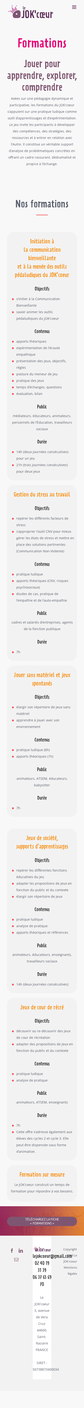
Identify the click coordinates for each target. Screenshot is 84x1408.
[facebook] (12, 1250)
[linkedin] (21, 1250)
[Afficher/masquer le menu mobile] (74, 7)
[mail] (16, 1259)
